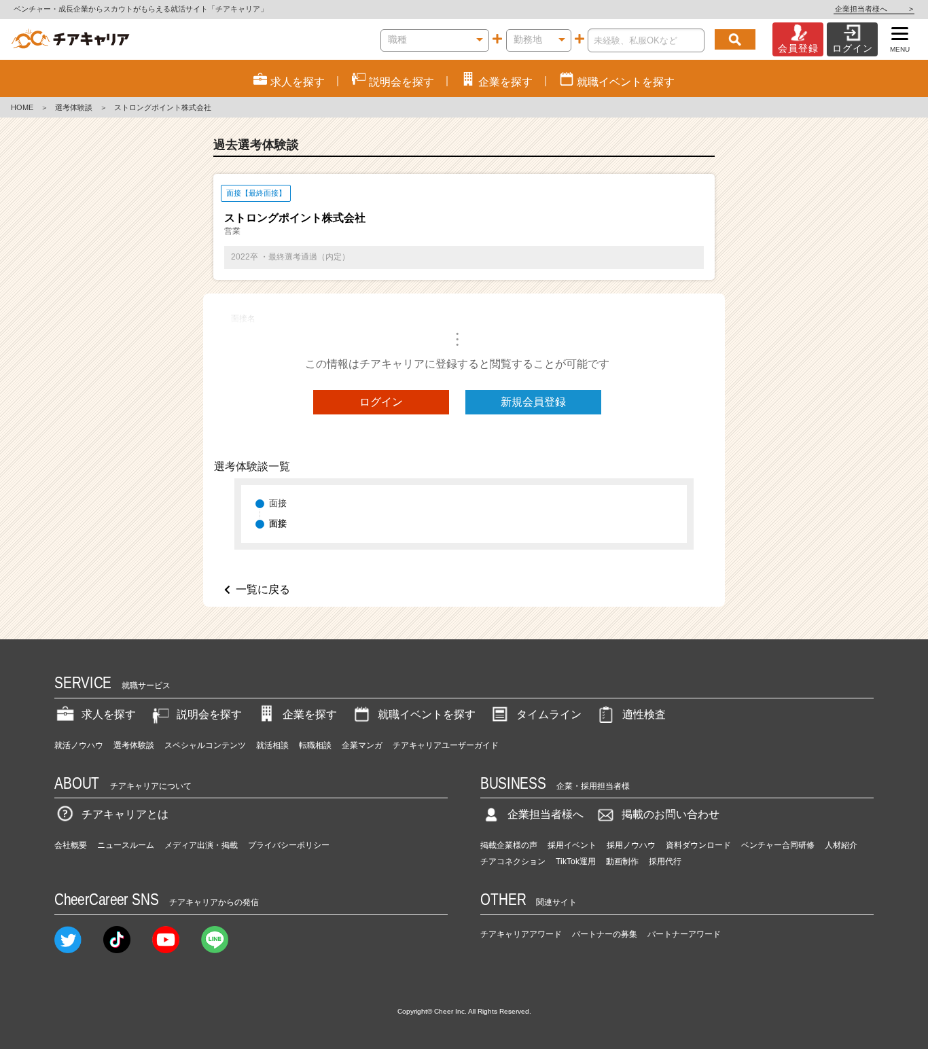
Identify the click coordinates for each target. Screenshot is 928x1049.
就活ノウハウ (78, 745)
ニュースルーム (125, 845)
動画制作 (622, 861)
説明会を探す (209, 714)
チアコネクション (513, 861)
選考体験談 (73, 107)
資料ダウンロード (698, 845)
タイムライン (549, 714)
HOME (22, 107)
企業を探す (310, 714)
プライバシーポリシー (288, 845)
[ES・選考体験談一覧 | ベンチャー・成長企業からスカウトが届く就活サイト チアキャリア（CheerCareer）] (70, 39)
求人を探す (109, 714)
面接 (278, 503)
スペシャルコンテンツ (205, 745)
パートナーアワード (684, 934)
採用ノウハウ (631, 845)
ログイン (381, 402)
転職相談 (315, 745)
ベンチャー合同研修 (778, 845)
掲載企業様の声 (508, 845)
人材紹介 (841, 845)
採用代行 (665, 861)
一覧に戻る (263, 589)
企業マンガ (362, 745)
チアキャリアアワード (521, 934)
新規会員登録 (533, 402)
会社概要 (70, 845)
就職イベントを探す (427, 714)
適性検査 (644, 714)
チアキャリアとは (125, 814)
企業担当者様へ (874, 9)
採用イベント (572, 845)
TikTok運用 (576, 861)
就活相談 (272, 745)
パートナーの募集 (604, 934)
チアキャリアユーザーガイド (446, 745)
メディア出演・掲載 (201, 845)
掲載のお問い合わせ (670, 814)
